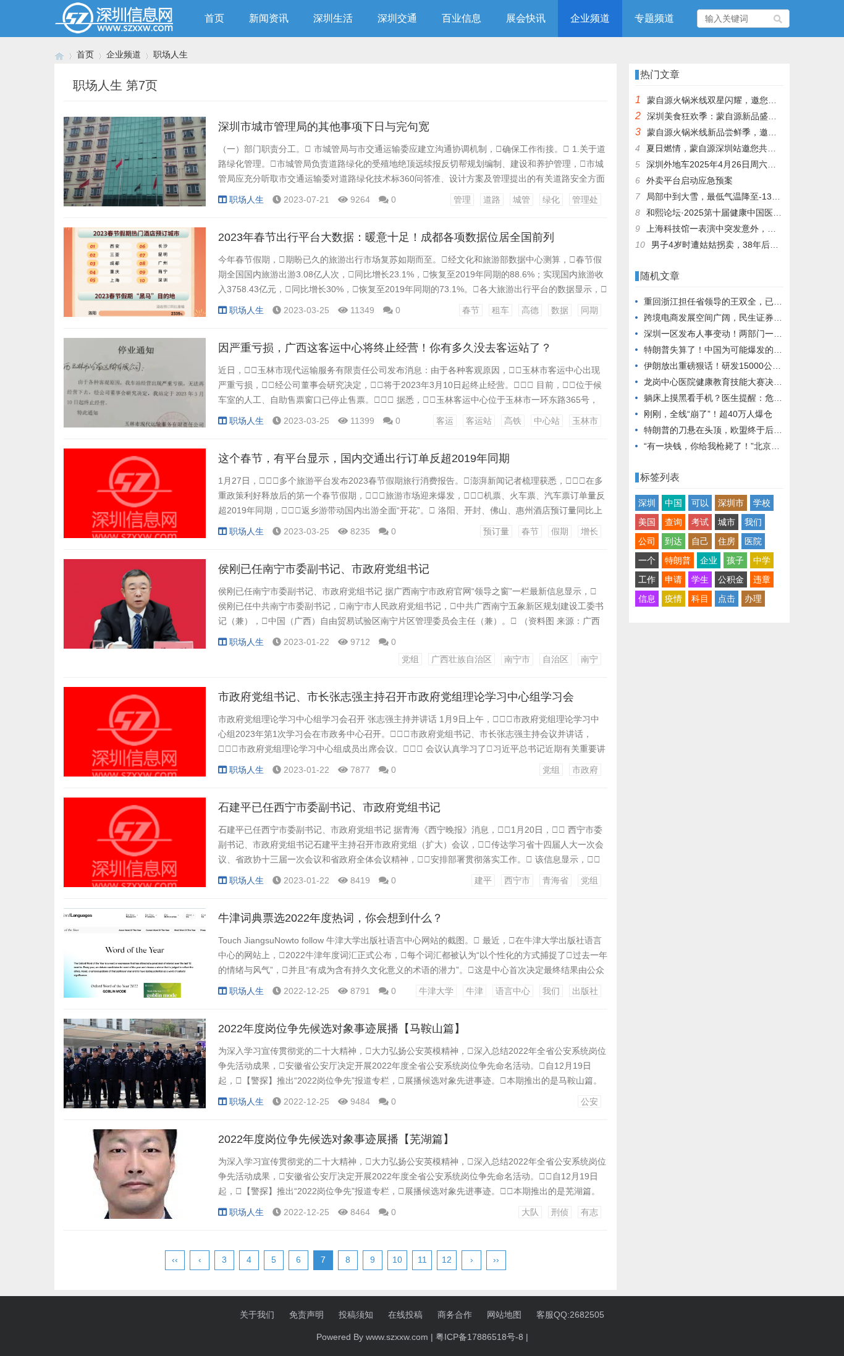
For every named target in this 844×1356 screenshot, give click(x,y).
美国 (647, 522)
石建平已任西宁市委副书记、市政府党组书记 (329, 807)
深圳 (647, 503)
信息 (647, 599)
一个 (647, 560)
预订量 (496, 531)
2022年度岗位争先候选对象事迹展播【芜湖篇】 (336, 1139)
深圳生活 (333, 18)
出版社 (585, 991)
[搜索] (778, 18)
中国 (673, 503)
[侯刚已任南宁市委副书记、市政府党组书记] (135, 610)
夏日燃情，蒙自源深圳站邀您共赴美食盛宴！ (732, 148)
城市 (726, 522)
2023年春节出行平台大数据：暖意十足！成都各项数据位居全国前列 (386, 237)
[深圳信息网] (59, 54)
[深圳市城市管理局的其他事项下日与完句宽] (135, 168)
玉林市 (585, 421)
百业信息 (461, 18)
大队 (530, 1212)
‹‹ (175, 1260)
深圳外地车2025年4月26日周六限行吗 (719, 164)
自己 (700, 541)
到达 (673, 541)
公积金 (731, 579)
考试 (700, 522)
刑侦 (559, 1212)
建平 (483, 880)
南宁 (589, 659)
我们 (551, 991)
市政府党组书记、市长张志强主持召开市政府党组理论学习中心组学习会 (396, 697)
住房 (726, 541)
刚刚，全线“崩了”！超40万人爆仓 (708, 414)
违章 (761, 579)
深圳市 (731, 503)
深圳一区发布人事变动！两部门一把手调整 (726, 334)
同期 (589, 310)
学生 (700, 579)
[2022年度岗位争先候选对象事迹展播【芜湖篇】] (135, 1180)
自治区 (555, 659)
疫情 (673, 599)
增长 (589, 531)
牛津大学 (436, 991)
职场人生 (170, 54)
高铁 (512, 421)
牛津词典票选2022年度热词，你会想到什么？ (330, 918)
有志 (589, 1212)
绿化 (551, 199)
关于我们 (257, 1315)
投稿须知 (356, 1315)
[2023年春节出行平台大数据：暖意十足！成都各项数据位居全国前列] (135, 278)
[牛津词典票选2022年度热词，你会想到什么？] (135, 959)
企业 (708, 560)
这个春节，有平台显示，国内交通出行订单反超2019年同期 (364, 458)
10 (397, 1260)
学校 (761, 503)
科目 (700, 599)
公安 (589, 1101)
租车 (500, 310)
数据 (559, 310)
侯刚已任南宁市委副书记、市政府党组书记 (323, 569)
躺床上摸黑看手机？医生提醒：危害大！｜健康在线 (743, 398)
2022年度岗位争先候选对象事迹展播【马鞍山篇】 (341, 1028)
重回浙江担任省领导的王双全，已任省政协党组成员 (743, 301)
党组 (410, 659)
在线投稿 (405, 1315)
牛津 (474, 991)
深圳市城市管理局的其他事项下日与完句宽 (323, 126)
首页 (214, 18)
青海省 (555, 880)
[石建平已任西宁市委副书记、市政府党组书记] (135, 849)
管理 (462, 199)
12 (447, 1260)
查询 (673, 522)
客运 (445, 421)
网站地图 (504, 1315)
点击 (726, 599)
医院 (753, 541)
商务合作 (454, 1315)
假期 (559, 531)
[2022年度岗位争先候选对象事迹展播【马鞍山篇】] (135, 1070)
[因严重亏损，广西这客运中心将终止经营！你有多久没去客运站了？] (135, 389)
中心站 (547, 421)
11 (422, 1260)
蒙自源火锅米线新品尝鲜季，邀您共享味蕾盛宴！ (742, 132)
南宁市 (517, 659)
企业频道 (590, 18)
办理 (753, 599)
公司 (647, 541)
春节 (470, 310)
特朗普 (678, 560)
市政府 (585, 770)
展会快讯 (526, 18)
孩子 (735, 560)
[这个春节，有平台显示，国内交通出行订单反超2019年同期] (135, 499)
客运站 (479, 421)
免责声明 (306, 1315)
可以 (700, 503)
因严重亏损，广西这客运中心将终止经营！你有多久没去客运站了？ (385, 348)
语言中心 (513, 991)
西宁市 (517, 880)
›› (496, 1260)
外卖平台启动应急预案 (689, 180)
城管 (521, 199)
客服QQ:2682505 (570, 1315)
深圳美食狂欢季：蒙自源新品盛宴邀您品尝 (729, 116)
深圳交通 (397, 18)
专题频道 (654, 18)
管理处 (585, 199)
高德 (530, 310)
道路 (491, 199)
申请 (673, 579)
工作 (647, 579)
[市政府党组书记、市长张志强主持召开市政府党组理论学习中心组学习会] (135, 738)
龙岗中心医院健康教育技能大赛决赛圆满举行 (730, 382)
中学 (761, 560)
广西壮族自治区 (461, 659)
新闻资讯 (269, 18)
